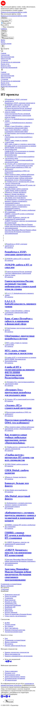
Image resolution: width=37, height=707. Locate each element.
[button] (3, 40)
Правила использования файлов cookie (14, 16)
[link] (4, 35)
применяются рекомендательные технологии (17, 684)
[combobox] (9, 701)
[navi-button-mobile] (3, 46)
